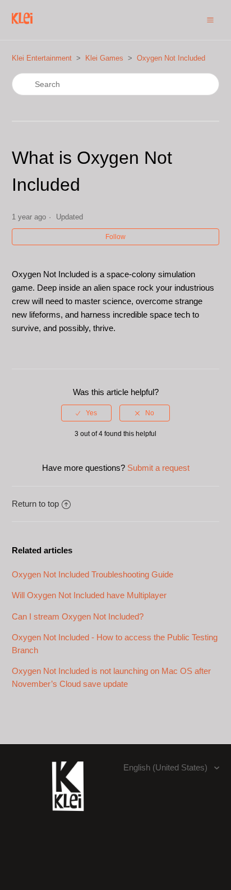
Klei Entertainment (42, 58)
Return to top (35, 503)
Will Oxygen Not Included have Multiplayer (89, 595)
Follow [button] (115, 237)
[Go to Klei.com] (68, 817)
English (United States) (166, 767)
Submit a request (158, 467)
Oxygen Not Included (171, 58)
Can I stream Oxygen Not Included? (78, 616)
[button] (210, 19)
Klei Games (104, 58)
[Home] (22, 25)
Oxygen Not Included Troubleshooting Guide (92, 574)
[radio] (86, 413)
